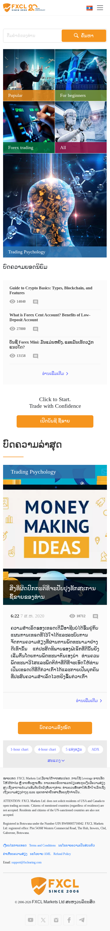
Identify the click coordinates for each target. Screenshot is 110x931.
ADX (95, 749)
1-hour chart (19, 749)
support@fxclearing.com (26, 862)
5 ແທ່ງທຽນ (74, 749)
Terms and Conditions (42, 845)
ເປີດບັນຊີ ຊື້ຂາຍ (55, 420)
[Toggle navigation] (101, 8)
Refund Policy (62, 854)
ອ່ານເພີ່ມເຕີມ (53, 373)
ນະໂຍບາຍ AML (40, 854)
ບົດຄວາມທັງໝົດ (55, 727)
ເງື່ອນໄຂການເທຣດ (15, 845)
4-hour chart (47, 749)
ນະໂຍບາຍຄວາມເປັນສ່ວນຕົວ (76, 845)
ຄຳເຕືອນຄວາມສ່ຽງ (15, 854)
